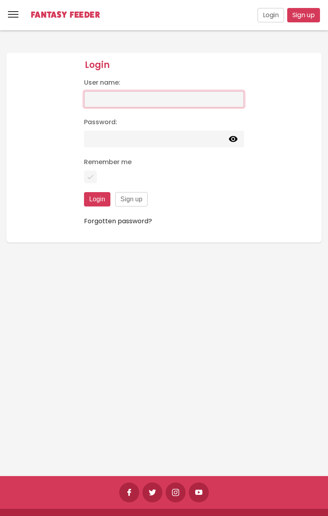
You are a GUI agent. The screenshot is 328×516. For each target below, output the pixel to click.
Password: (100, 122)
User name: (102, 82)
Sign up (303, 15)
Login (271, 15)
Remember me (108, 162)
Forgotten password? (118, 221)
